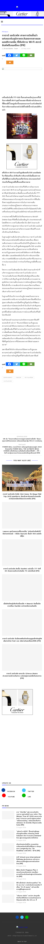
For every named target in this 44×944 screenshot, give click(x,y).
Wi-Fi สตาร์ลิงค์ (29, 378)
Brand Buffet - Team (11, 48)
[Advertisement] (22, 409)
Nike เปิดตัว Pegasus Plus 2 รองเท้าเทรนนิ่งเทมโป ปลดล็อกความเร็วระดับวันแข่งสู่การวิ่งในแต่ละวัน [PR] (29, 873)
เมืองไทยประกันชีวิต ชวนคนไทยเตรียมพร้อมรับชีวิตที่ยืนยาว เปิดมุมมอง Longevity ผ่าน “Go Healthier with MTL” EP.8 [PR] (28, 847)
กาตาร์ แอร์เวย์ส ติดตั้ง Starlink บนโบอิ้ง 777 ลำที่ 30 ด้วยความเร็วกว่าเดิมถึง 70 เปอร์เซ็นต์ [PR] (22, 570)
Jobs (26, 932)
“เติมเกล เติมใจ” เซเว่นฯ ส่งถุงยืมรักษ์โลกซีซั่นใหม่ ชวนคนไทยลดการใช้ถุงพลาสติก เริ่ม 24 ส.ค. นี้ (28, 898)
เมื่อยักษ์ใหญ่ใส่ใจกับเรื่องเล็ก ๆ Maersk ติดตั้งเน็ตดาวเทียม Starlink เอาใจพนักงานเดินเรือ (22, 604)
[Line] (23, 55)
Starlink (18, 378)
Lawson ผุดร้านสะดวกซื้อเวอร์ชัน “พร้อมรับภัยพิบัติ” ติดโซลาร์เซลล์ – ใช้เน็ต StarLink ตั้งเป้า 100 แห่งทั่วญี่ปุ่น (22, 533)
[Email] (30, 55)
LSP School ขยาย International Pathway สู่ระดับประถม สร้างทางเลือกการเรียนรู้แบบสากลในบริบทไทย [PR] (28, 860)
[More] (10, 60)
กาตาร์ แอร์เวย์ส (7, 381)
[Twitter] (16, 55)
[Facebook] (9, 55)
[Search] (42, 22)
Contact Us (20, 932)
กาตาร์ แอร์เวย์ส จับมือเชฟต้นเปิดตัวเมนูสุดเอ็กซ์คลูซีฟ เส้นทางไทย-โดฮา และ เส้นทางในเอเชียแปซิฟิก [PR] (22, 639)
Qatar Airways (7, 378)
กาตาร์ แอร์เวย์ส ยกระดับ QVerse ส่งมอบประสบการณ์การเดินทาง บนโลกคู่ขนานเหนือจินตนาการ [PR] (22, 675)
